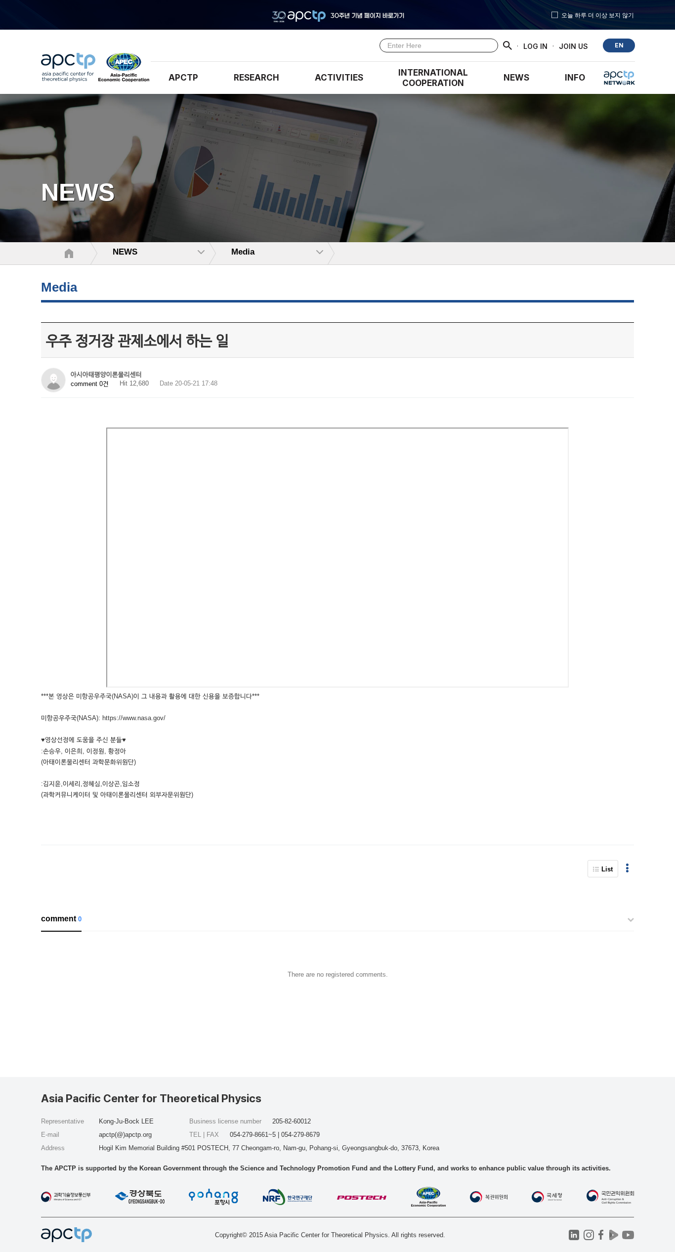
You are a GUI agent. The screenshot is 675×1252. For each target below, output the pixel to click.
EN (619, 45)
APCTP (183, 78)
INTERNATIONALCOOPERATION (433, 78)
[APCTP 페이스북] (601, 1235)
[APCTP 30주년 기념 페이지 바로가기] (337, 15)
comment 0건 (90, 384)
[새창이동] (124, 69)
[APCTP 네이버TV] (613, 1235)
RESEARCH (256, 78)
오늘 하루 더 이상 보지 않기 (597, 14)
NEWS (516, 78)
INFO (575, 78)
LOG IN (535, 46)
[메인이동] (68, 69)
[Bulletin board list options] (627, 868)
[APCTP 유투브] (628, 1235)
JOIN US (573, 46)
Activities (339, 78)
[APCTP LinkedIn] (574, 1235)
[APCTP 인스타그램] (589, 1235)
